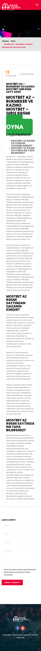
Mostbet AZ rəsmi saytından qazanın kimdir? (23, 143)
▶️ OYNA (15, 125)
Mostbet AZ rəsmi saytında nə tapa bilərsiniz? (23, 150)
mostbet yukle (12, 387)
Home (6, 41)
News (13, 41)
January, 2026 (11, 73)
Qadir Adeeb (29, 74)
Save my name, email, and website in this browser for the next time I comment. (20, 572)
